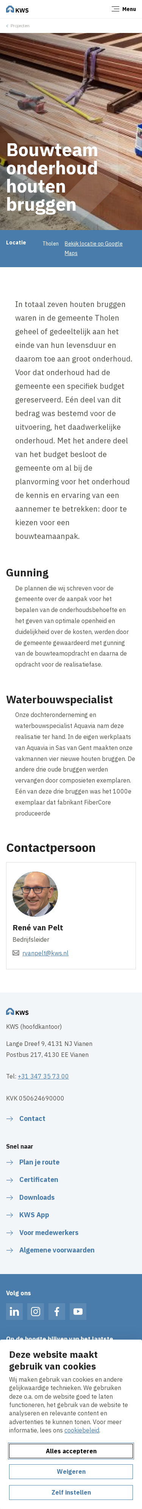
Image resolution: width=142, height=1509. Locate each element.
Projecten (20, 25)
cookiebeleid (81, 1430)
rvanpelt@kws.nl (45, 953)
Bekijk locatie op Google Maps (94, 248)
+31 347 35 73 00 (43, 1076)
